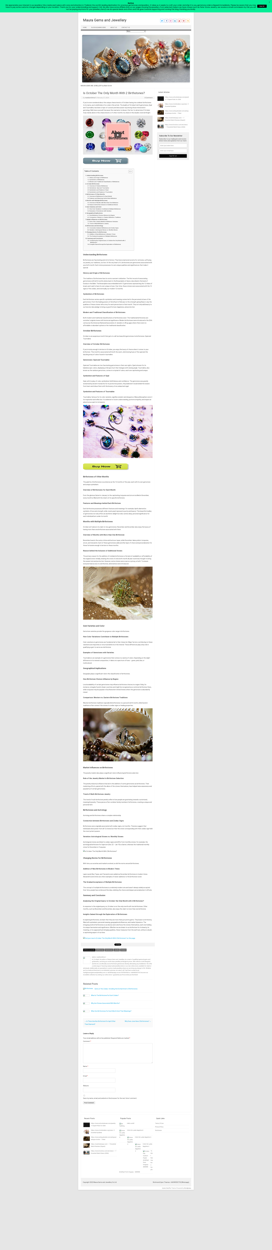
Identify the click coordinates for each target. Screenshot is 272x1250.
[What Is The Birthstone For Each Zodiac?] (86, 996)
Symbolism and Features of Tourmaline (101, 192)
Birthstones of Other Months (96, 194)
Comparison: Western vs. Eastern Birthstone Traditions (105, 217)
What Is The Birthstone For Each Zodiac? (105, 995)
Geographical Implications (95, 213)
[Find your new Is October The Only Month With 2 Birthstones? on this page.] (109, 938)
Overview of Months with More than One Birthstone (104, 202)
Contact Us (126, 27)
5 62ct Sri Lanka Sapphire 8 (135, 1130)
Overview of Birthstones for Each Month (101, 196)
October (123, 950)
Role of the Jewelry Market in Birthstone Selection (104, 221)
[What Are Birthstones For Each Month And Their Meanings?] (86, 1011)
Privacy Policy (159, 1127)
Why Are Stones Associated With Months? (105, 1003)
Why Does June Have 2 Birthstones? (138, 1021)
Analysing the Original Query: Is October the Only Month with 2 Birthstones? (107, 241)
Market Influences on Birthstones (97, 219)
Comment (87, 1041)
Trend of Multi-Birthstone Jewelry (99, 223)
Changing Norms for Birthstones (97, 232)
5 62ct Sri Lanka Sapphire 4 (143, 1137)
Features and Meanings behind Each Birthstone (103, 198)
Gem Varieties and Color (94, 207)
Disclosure (158, 1130)
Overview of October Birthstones (99, 186)
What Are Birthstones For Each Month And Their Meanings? (111, 1011)
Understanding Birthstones (95, 175)
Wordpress (187, 1188)
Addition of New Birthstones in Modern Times (102, 234)
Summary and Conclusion (95, 238)
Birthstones (99, 950)
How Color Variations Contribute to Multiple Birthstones (105, 209)
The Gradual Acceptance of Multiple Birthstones (103, 236)
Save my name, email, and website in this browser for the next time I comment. (110, 1098)
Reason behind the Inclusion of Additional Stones (104, 204)
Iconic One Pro (166, 1188)
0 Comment (149, 98)
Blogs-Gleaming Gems (98, 27)
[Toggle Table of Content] (129, 171)
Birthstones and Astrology (95, 226)
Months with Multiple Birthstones (97, 200)
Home (85, 27)
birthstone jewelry (89, 950)
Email (85, 1076)
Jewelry (116, 950)
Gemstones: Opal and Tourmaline (99, 188)
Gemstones (108, 950)
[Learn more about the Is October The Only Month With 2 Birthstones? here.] (106, 165)
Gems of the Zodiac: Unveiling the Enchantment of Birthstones (116, 989)
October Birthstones (93, 184)
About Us (113, 27)
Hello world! (130, 1123)
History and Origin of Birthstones (99, 177)
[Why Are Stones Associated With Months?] (86, 1004)
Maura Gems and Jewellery (104, 20)
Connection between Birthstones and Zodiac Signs (104, 228)
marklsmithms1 (90, 98)
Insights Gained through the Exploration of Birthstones (105, 244)
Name (85, 1066)
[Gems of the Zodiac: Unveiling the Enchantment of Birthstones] (88, 988)
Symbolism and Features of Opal (99, 190)
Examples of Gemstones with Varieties (100, 211)
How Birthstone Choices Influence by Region (102, 215)
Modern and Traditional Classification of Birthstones (104, 181)
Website (86, 1086)
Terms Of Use (159, 1123)
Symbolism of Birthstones (97, 179)
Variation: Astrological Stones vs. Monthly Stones (104, 230)
